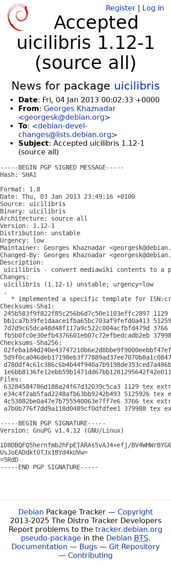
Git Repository (134, 546)
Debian (31, 512)
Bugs (88, 546)
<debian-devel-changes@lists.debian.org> (67, 130)
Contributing (90, 555)
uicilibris (137, 85)
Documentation (39, 546)
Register (120, 8)
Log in (153, 8)
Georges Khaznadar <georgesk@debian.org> (67, 113)
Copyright (135, 512)
